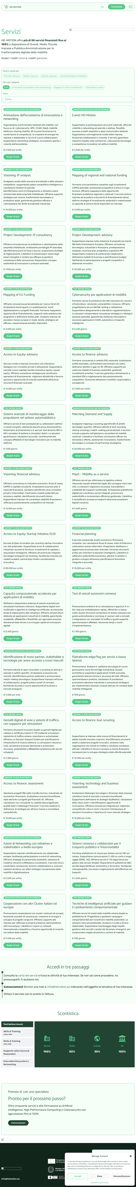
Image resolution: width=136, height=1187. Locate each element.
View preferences (121, 1176)
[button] (130, 1156)
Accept (77, 1176)
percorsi (42, 58)
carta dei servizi (28, 975)
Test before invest (94, 87)
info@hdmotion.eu (58, 986)
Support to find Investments (68, 87)
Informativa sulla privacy (100, 1182)
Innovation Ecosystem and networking (31, 87)
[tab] (17, 1024)
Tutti (6, 87)
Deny (99, 1176)
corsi (22, 58)
